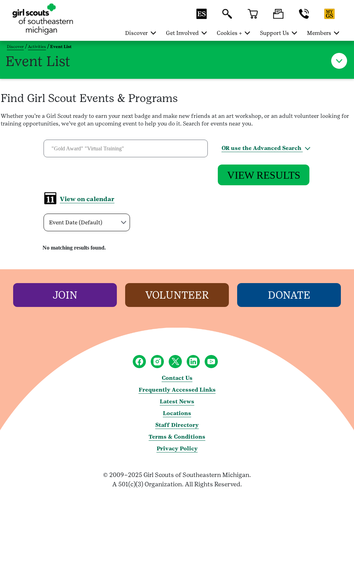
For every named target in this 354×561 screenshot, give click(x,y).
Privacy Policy (177, 448)
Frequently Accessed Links (177, 389)
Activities (37, 46)
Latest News (177, 401)
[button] (201, 17)
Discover (15, 46)
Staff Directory (177, 425)
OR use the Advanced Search (262, 148)
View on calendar (87, 199)
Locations (177, 413)
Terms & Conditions (177, 436)
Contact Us (177, 378)
